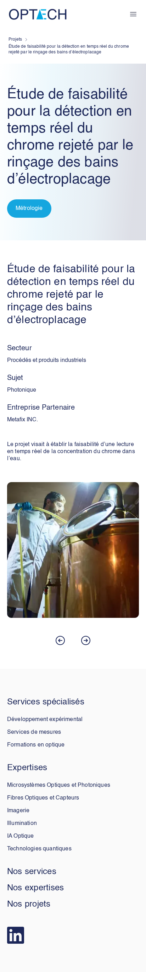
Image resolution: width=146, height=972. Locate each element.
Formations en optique (35, 745)
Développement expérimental (45, 719)
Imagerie (18, 811)
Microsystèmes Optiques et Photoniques (58, 785)
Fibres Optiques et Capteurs (43, 798)
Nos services (31, 872)
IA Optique (20, 836)
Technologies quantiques (39, 849)
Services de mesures (34, 732)
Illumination (22, 823)
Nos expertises (35, 888)
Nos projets (29, 904)
